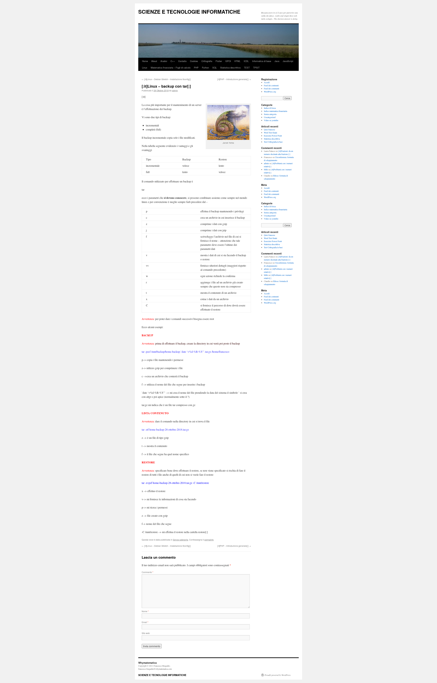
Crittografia (206, 61)
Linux (144, 67)
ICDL (246, 61)
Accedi (267, 82)
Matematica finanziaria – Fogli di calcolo (171, 67)
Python (205, 67)
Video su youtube (271, 120)
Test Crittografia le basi (273, 141)
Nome (145, 611)
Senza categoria (180, 539)
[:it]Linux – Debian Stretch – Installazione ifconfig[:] (166, 79)
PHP (196, 67)
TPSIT (256, 67)
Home (145, 61)
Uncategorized (270, 117)
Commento (147, 572)
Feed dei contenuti (271, 85)
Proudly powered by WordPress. (278, 675)
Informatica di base (261, 61)
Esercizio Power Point (273, 135)
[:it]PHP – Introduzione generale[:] (234, 79)
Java (276, 61)
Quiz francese (269, 129)
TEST (247, 67)
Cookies (194, 61)
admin (175, 90)
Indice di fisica (270, 108)
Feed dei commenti (271, 88)
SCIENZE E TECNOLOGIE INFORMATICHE (189, 11)
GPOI (228, 61)
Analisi (163, 61)
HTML (237, 61)
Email (145, 622)
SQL (214, 67)
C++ (173, 61)
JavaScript (288, 61)
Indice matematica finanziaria (275, 111)
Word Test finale (270, 132)
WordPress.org (270, 91)
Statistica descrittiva (230, 67)
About (154, 61)
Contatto (182, 61)
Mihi (266, 169)
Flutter (219, 61)
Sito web (146, 633)
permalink (209, 539)
